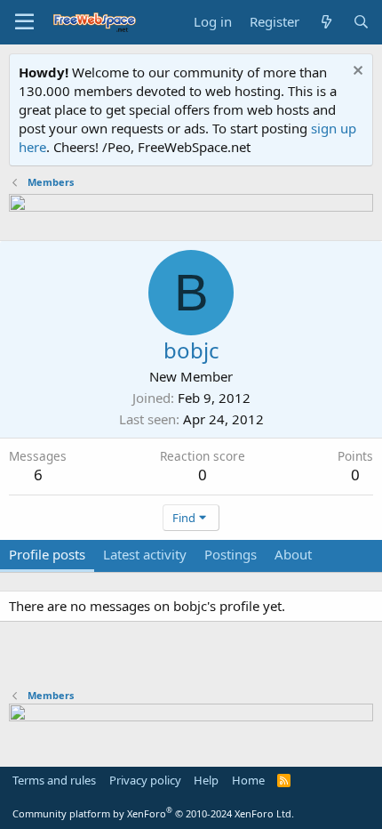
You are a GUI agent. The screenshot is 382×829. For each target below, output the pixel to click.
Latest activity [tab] (145, 554)
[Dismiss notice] (355, 72)
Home (248, 780)
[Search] (361, 21)
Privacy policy (145, 780)
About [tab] (293, 554)
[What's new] (325, 21)
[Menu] (24, 22)
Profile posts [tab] (47, 554)
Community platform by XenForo (153, 813)
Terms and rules (54, 780)
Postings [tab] (230, 554)
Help (206, 780)
